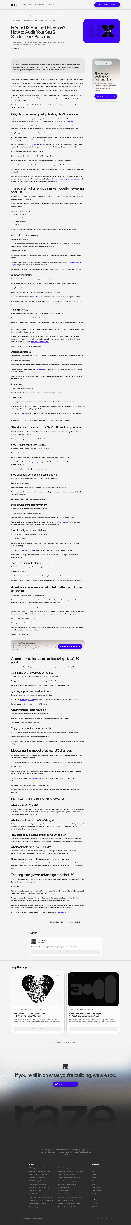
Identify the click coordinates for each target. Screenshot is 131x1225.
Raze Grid (95, 1203)
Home (12, 15)
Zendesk (23, 550)
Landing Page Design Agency (38, 1177)
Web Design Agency (35, 1190)
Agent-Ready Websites (36, 1194)
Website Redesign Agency (66, 1200)
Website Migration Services (37, 1203)
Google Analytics (75, 262)
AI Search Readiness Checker (67, 1207)
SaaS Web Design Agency (37, 1181)
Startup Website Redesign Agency (69, 1181)
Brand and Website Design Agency (69, 1203)
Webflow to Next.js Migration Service (69, 1197)
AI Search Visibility (63, 1190)
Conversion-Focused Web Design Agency (71, 1171)
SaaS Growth (16, 20)
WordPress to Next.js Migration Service (41, 1197)
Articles (18, 15)
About (94, 1168)
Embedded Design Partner (66, 1194)
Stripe (22, 413)
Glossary (94, 1181)
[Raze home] (15, 5)
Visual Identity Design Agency (67, 1184)
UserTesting (62, 522)
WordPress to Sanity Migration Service (41, 1200)
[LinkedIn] (102, 1218)
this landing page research (40, 341)
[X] (98, 1218)
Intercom (31, 550)
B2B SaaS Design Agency (66, 1168)
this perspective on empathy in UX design (65, 179)
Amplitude (35, 297)
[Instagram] (106, 1218)
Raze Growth (61, 912)
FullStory (43, 369)
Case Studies (40, 5)
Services (52, 5)
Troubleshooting (97, 1190)
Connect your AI (97, 1174)
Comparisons (96, 1187)
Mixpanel (14, 265)
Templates (95, 1194)
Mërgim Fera (15, 48)
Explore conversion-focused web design (64, 1042)
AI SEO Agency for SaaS (36, 1168)
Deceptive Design (69, 121)
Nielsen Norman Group (31, 144)
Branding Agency (63, 1187)
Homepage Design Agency (66, 1174)
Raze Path (95, 1207)
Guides (94, 1184)
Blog (93, 1171)
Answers (94, 1177)
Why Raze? (27, 5)
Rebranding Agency (35, 1207)
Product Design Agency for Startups (69, 1177)
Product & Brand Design (30, 20)
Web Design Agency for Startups (39, 1187)
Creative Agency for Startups (38, 1174)
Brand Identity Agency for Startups (40, 1171)
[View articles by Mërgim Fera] (33, 941)
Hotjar (36, 369)
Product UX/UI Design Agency (38, 1184)
